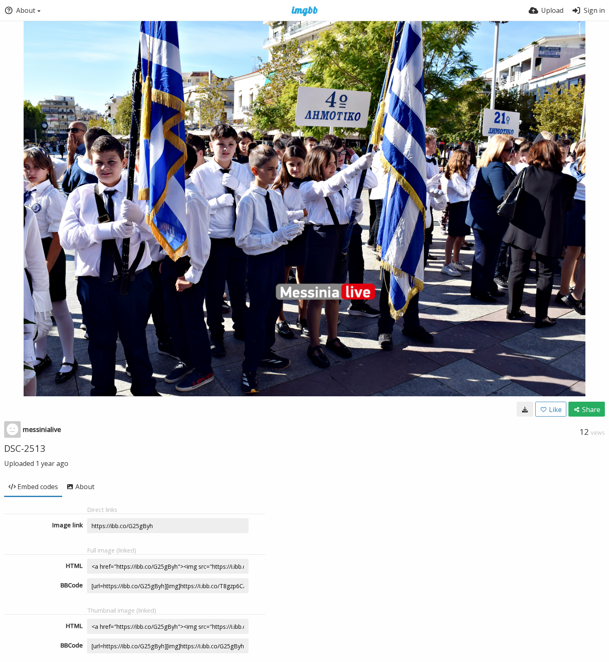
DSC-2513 (25, 448)
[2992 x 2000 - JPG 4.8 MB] (525, 409)
